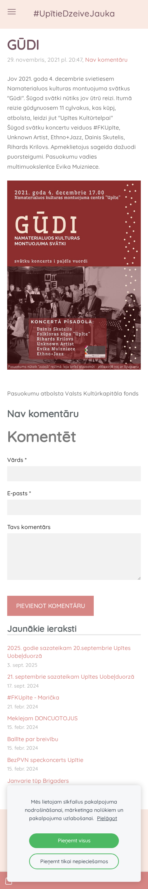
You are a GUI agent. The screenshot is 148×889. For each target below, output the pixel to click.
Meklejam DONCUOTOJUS (42, 718)
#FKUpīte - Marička (33, 697)
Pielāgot (107, 818)
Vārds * (17, 459)
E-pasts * (19, 493)
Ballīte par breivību (32, 739)
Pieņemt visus (74, 840)
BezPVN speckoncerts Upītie (45, 759)
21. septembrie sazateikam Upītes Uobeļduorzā (70, 676)
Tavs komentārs (29, 526)
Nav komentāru (106, 59)
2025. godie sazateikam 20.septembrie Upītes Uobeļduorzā (69, 651)
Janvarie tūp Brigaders (38, 780)
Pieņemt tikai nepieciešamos (74, 861)
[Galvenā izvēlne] (12, 12)
